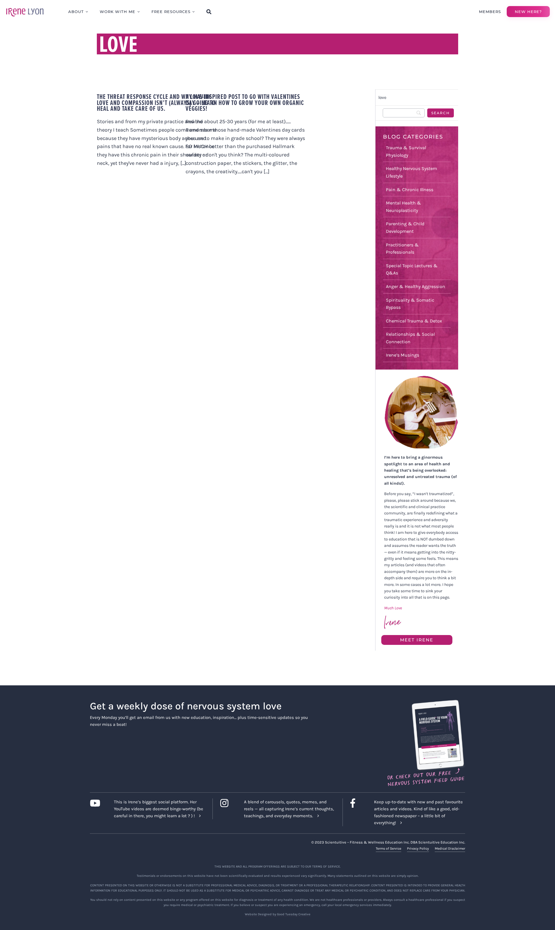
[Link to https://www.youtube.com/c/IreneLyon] (97, 803)
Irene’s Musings (402, 355)
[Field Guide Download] (425, 702)
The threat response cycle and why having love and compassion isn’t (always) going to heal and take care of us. (156, 102)
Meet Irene (416, 640)
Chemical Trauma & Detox (414, 321)
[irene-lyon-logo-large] (25, 8)
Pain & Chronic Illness (409, 189)
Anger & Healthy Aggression (415, 286)
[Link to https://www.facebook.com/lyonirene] (357, 803)
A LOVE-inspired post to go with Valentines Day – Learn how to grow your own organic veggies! (245, 102)
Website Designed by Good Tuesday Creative (277, 914)
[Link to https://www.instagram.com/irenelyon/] (227, 803)
